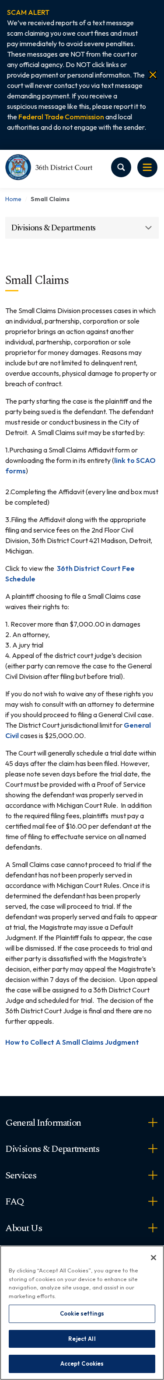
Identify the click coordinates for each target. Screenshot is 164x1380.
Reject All (81, 1338)
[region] (82, 1312)
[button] (28, 12)
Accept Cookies (82, 1363)
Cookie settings (82, 1313)
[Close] (152, 75)
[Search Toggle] (121, 167)
